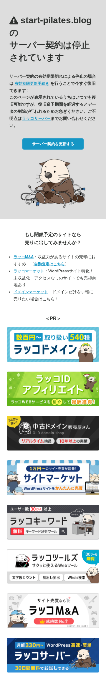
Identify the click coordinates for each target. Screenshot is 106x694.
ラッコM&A (24, 257)
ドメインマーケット (31, 292)
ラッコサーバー (36, 118)
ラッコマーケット (29, 271)
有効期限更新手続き (32, 83)
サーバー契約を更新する (53, 144)
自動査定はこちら (49, 264)
